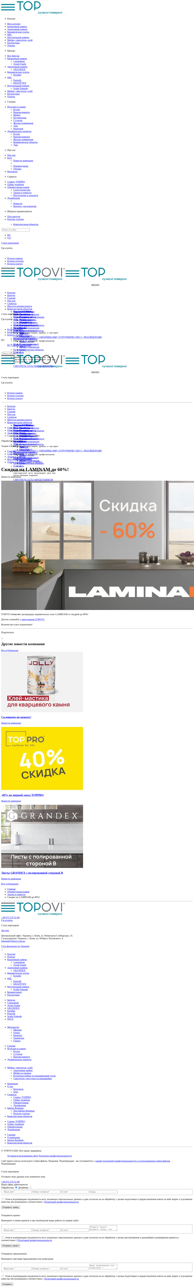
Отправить (7, 1284)
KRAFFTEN (19, 83)
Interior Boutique (15, 1108)
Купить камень (15, 258)
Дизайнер (23, 1187)
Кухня (16, 109)
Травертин (18, 1038)
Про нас (11, 155)
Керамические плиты (18, 32)
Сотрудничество (21, 190)
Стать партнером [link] (10, 377)
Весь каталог (14, 24)
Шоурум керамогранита (19, 306)
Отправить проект (10, 1246)
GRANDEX (19, 69)
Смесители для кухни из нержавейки (32, 1078)
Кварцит (17, 1035)
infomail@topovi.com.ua (13, 941)
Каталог (11, 292)
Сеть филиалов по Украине (15, 946)
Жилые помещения (23, 123)
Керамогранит (14, 992)
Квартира (18, 128)
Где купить (7, 920)
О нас (10, 1086)
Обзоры (17, 168)
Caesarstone (19, 61)
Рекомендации (20, 166)
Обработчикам (20, 317)
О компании (13, 1137)
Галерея (11, 298)
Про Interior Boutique (24, 311)
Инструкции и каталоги (25, 195)
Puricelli (17, 80)
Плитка (11, 45)
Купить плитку (15, 263)
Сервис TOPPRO (16, 181)
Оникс (16, 1032)
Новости (17, 203)
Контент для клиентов (24, 206)
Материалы (13, 1027)
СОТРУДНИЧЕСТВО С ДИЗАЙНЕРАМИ (80, 337)
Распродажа (13, 43)
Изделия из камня (16, 107)
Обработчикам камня (18, 187)
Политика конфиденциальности (55, 1156)
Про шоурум (13, 216)
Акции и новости (22, 192)
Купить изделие (15, 261)
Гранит (17, 1040)
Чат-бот (5, 930)
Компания (12, 1083)
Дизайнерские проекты (19, 131)
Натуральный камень (18, 37)
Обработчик (7, 1187)
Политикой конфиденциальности (61, 1202)
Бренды (11, 295)
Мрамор (17, 1030)
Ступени (17, 120)
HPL (9, 34)
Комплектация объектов (25, 224)
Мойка (16, 115)
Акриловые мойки (23, 1070)
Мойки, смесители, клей (20, 40)
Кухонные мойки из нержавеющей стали (34, 1076)
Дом (15, 126)
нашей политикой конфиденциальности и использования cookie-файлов (132, 1161)
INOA (10, 1019)
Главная (11, 889)
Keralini (17, 75)
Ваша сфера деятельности (14, 1184)
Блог (9, 158)
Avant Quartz (19, 64)
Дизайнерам (13, 198)
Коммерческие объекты (25, 142)
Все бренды (13, 56)
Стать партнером (10, 243)
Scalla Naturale (20, 88)
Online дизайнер (15, 184)
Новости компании (23, 160)
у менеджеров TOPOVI (32, 619)
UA (9, 237)
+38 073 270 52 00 (10, 917)
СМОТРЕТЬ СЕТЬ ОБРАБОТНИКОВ (33, 366)
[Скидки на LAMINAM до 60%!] (1, 637)
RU (9, 235)
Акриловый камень (17, 29)
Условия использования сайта (22, 1156)
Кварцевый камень (17, 26)
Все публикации (9, 650)
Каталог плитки (15, 219)
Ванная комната (21, 112)
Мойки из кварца (22, 1073)
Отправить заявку (10, 1207)
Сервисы (12, 303)
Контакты (12, 171)
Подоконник (19, 117)
